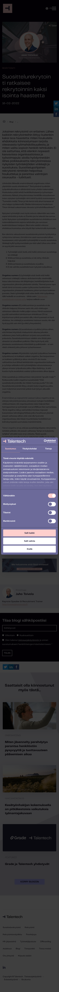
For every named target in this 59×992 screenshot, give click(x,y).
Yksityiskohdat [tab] (29, 448)
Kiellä (29, 549)
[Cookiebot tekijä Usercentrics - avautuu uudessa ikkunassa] (44, 441)
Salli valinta (29, 541)
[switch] (52, 504)
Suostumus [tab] (10, 448)
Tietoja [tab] (48, 448)
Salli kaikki (29, 533)
